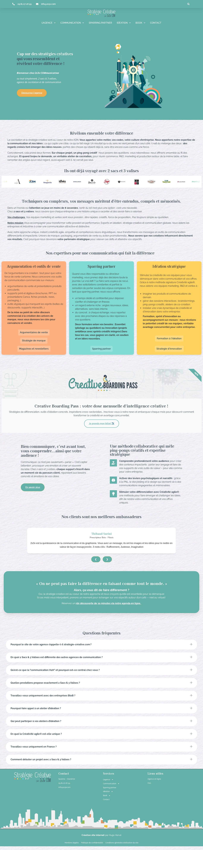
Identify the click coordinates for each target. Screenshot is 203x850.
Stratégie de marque (34, 340)
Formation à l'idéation (169, 338)
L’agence (47, 22)
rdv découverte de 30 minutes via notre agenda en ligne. (108, 603)
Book (139, 22)
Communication (70, 22)
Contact (155, 22)
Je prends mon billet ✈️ (101, 423)
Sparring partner (100, 22)
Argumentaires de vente (34, 332)
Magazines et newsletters (34, 348)
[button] (188, 4)
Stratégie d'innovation (169, 348)
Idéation (122, 22)
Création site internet (93, 835)
